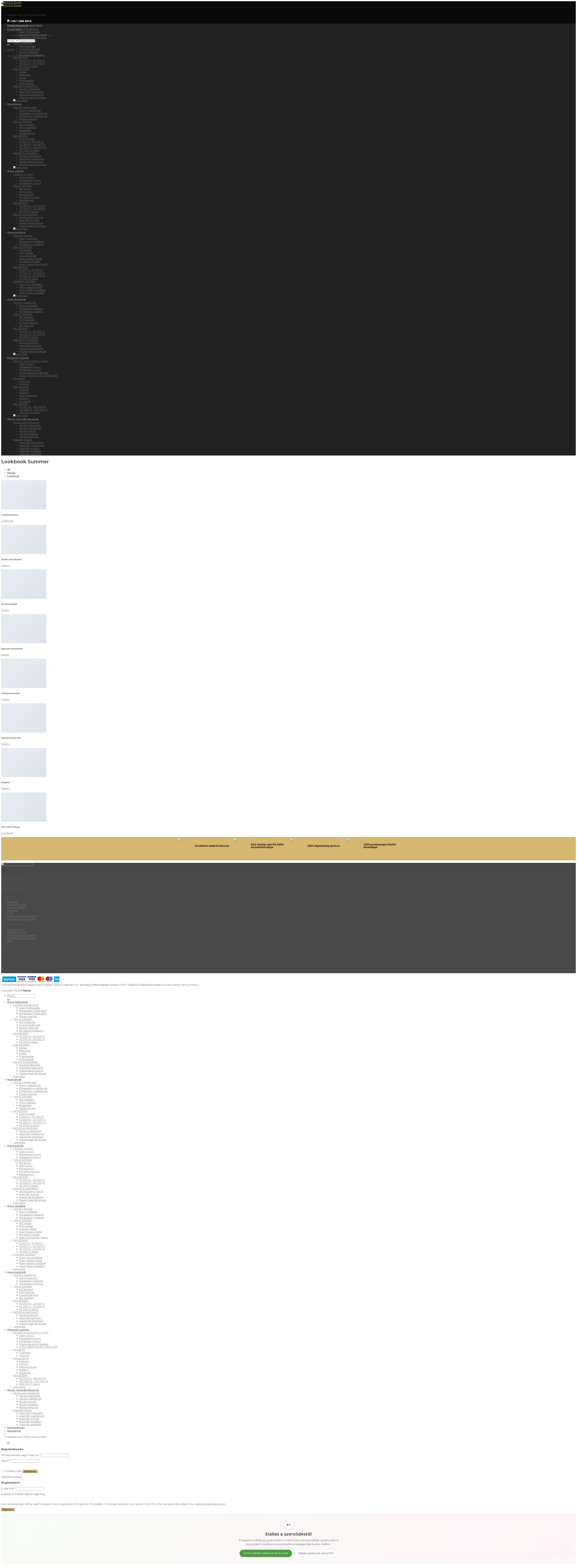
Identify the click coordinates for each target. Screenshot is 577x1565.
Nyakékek (25, 130)
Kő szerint (19, 378)
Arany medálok (16, 232)
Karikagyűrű (26, 200)
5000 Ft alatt (27, 139)
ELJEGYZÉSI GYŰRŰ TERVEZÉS (38, 375)
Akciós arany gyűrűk (31, 217)
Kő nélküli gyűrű (29, 197)
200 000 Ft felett (29, 412)
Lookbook (13, 476)
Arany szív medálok (31, 284)
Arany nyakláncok (30, 110)
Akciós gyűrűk (27, 431)
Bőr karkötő (26, 325)
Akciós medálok (28, 434)
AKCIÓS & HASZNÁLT (25, 86)
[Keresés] (8, 44)
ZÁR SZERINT (21, 69)
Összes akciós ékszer (31, 94)
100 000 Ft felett (29, 150)
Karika (23, 72)
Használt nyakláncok (31, 159)
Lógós (22, 77)
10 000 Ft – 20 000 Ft (32, 60)
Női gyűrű (25, 188)
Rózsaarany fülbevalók (33, 35)
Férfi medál (26, 253)
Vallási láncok (27, 133)
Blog (10, 941)
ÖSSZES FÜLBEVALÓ (26, 29)
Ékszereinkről (15, 929)
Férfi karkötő (27, 320)
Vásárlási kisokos (16, 932)
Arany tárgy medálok (31, 293)
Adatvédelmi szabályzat (21, 919)
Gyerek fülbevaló (29, 49)
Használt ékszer (22, 439)
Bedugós (24, 74)
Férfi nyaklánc (27, 127)
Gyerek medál (27, 255)
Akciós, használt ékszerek (23, 419)
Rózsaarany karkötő (31, 308)
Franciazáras (26, 80)
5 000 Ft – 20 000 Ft (31, 141)
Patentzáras (26, 83)
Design (11, 472)
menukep (19, 1076)
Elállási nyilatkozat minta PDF (316, 1553)
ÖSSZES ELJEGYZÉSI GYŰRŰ (30, 361)
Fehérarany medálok (31, 244)
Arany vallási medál (30, 287)
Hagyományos (27, 395)
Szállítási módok (17, 904)
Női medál (25, 250)
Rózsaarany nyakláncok (33, 113)
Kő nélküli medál (29, 261)
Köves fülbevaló (28, 52)
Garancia (12, 910)
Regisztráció (7, 1509)
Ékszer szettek (28, 40)
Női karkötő (26, 317)
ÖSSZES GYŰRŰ (23, 174)
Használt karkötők (30, 345)
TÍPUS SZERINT (22, 43)
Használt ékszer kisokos (21, 938)
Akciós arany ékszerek (26, 422)
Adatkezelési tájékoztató (22, 916)
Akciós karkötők (28, 342)
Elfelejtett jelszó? (11, 1476)
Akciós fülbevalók (29, 89)
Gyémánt (25, 381)
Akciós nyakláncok (30, 156)
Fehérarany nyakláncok (33, 116)
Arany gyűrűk (15, 171)
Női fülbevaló (27, 46)
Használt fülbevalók (31, 92)
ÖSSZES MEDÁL (23, 236)
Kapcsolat (13, 902)
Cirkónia (24, 384)
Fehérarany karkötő (31, 311)
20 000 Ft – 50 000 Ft (32, 63)
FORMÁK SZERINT (24, 281)
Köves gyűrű (26, 194)
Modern (24, 398)
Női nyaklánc (27, 124)
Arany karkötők (16, 299)
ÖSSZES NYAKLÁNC (25, 107)
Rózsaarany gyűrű (30, 183)
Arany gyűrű (26, 177)
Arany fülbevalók (17, 25)
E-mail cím (8, 1488)
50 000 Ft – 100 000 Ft (32, 147)
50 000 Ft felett (28, 66)
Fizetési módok (16, 907)
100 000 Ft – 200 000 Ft (33, 409)
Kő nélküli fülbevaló (31, 54)
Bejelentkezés (30, 1471)
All (8, 469)
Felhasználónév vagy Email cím (20, 1455)
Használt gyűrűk (29, 220)
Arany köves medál (30, 258)
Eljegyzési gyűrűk (18, 358)
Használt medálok (30, 451)
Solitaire (24, 390)
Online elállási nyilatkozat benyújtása (265, 1553)
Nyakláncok (14, 104)
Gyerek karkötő (28, 323)
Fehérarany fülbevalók (33, 37)
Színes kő (25, 401)
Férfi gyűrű (26, 191)
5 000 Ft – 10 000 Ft (31, 270)
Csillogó (24, 392)
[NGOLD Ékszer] (11, 4)
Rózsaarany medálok (31, 241)
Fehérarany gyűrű (30, 180)
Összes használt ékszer (33, 97)
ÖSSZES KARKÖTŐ (24, 303)
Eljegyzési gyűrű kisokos (33, 372)
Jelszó (5, 1460)
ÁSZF (10, 913)
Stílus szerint (21, 387)
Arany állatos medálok (32, 290)
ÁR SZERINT (20, 57)
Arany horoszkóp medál (33, 264)
